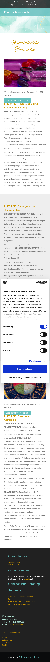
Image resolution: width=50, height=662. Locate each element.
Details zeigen (35, 361)
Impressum (6, 642)
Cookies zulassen (25, 369)
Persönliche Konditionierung (19, 604)
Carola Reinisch (16, 12)
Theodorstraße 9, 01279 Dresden (26, 5)
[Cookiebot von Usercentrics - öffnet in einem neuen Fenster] (36, 282)
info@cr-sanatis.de (15, 624)
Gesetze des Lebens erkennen (20, 596)
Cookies (5, 645)
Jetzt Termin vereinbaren (17, 100)
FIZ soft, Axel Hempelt (30, 657)
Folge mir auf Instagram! (26, 2)
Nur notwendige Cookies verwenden (25, 377)
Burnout (11, 599)
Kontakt (26, 579)
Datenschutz (7, 640)
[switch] (43, 334)
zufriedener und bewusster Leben (22, 602)
